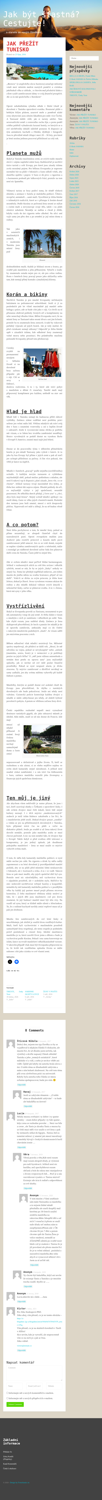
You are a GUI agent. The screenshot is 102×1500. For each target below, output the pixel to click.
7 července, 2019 (36, 1155)
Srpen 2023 (74, 178)
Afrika (72, 143)
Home (72, 150)
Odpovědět (22, 1085)
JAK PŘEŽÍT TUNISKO (22, 47)
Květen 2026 (74, 172)
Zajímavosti (74, 156)
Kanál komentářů (9, 1464)
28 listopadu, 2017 (32, 1114)
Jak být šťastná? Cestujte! (41, 19)
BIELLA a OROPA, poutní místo (82, 76)
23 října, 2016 (20, 55)
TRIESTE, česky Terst (78, 95)
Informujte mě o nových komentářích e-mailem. (31, 1393)
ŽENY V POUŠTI (50, 992)
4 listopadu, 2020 (39, 1272)
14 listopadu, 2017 (38, 1092)
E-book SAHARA (77, 147)
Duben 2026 (74, 175)
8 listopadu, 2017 (44, 1041)
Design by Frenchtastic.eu (19, 1483)
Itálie (71, 153)
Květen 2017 (74, 191)
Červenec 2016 (75, 204)
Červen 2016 (74, 207)
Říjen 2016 (74, 197)
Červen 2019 (74, 188)
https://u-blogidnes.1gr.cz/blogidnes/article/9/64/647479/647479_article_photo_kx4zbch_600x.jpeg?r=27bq (51, 1322)
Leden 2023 (74, 181)
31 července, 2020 (46, 1196)
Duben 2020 (74, 185)
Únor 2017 (74, 194)
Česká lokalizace (9, 1469)
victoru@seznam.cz (24, 1346)
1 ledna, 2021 (31, 1309)
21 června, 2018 (32, 1294)
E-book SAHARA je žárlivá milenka (84, 79)
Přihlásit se (7, 1452)
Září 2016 (73, 201)
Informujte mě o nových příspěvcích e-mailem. (31, 1398)
